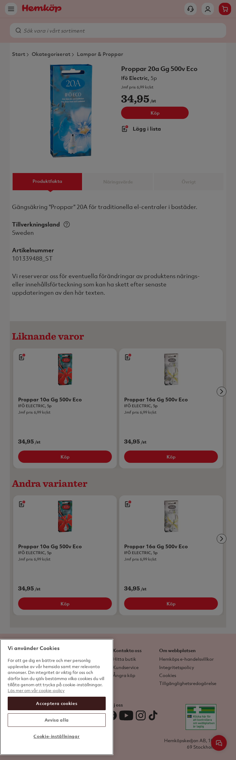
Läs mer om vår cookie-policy (36, 690)
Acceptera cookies (56, 703)
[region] (56, 697)
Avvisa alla (57, 720)
